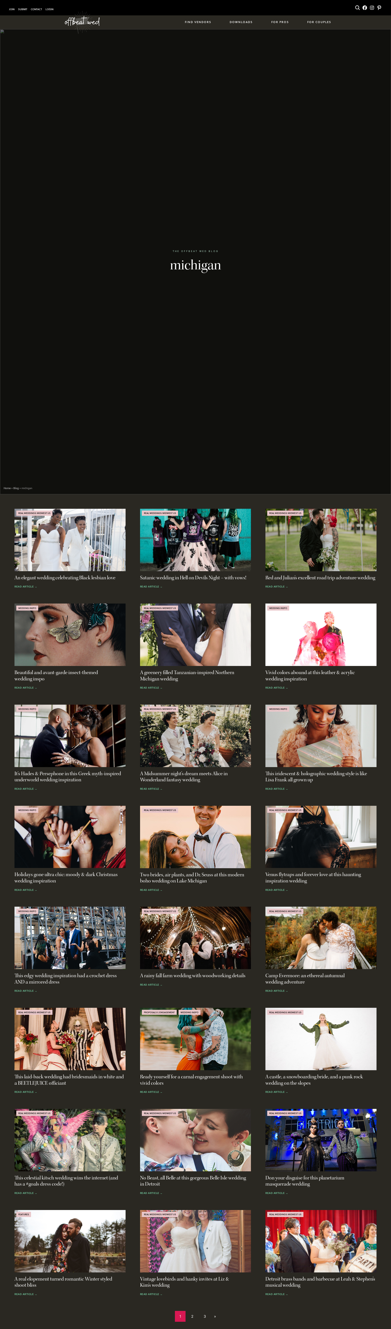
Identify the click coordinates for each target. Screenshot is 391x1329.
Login (49, 9)
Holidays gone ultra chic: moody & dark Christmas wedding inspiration (66, 878)
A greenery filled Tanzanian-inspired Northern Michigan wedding (187, 676)
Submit (22, 9)
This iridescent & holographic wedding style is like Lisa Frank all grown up (316, 777)
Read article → (25, 587)
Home (7, 488)
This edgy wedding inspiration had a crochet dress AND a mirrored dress (65, 979)
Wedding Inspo (27, 608)
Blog (16, 488)
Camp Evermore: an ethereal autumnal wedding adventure (305, 979)
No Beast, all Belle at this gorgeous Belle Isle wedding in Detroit (193, 1181)
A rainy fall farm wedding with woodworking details (193, 976)
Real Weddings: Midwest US (34, 513)
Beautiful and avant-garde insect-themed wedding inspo (56, 676)
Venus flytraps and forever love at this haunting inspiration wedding (313, 878)
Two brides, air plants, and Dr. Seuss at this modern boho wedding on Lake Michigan (192, 878)
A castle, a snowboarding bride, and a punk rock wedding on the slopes (314, 1080)
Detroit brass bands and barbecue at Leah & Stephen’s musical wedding (320, 1282)
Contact (36, 9)
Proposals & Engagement (159, 1012)
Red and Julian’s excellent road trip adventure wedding (320, 578)
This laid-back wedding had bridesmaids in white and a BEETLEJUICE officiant (69, 1080)
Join (11, 9)
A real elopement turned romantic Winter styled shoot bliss (63, 1282)
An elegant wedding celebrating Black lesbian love (64, 578)
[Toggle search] (357, 7)
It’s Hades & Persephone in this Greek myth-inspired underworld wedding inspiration (67, 777)
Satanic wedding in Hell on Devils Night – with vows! (193, 578)
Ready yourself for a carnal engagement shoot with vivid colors (191, 1080)
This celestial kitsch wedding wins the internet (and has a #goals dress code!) (66, 1181)
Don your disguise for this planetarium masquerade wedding (304, 1181)
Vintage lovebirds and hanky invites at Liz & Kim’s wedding (184, 1282)
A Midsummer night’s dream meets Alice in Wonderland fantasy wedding (184, 777)
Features (23, 1214)
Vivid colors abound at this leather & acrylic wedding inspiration (310, 676)
